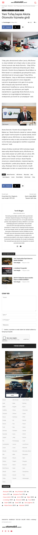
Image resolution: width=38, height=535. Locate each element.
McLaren (15, 451)
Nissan (14, 458)
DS (13, 420)
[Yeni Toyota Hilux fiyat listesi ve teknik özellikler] (7, 261)
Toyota (14, 478)
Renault (24, 464)
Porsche (5, 464)
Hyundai (5, 434)
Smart (14, 471)
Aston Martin (26, 400)
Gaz (14, 427)
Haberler (17, 10)
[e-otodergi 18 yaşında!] (7, 271)
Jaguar (4, 437)
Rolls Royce (6, 468)
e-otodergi (4, 273)
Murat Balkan (19, 177)
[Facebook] (2, 531)
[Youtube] (20, 246)
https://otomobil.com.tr (19, 213)
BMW (4, 406)
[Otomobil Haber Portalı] (19, 527)
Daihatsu (15, 417)
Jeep (32, 174)
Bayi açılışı (26, 174)
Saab (14, 468)
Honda (24, 430)
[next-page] (6, 287)
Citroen (14, 413)
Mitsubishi (25, 454)
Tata (24, 475)
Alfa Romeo (19, 174)
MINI (14, 454)
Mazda (4, 451)
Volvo (4, 481)
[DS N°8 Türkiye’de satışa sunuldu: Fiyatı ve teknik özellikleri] (7, 280)
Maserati (25, 447)
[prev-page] (3, 287)
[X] (8, 531)
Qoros (14, 464)
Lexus (4, 447)
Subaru (4, 475)
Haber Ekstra (10, 10)
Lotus (14, 447)
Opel (24, 458)
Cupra (24, 413)
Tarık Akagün (6, 22)
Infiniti (24, 434)
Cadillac (5, 410)
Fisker (24, 423)
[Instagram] (17, 246)
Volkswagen (26, 478)
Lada (24, 440)
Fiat (13, 423)
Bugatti (14, 406)
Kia (3, 440)
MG (3, 454)
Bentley (24, 403)
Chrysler (5, 413)
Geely (24, 427)
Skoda (4, 471)
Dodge (4, 420)
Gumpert (15, 430)
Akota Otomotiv (11, 174)
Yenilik (21, 10)
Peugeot (25, 461)
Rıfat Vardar (27, 177)
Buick (24, 406)
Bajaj (14, 403)
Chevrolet (25, 410)
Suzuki (14, 475)
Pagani (14, 461)
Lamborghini (6, 444)
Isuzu (14, 434)
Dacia (4, 417)
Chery (14, 410)
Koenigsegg (16, 440)
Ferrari (4, 423)
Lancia (12, 177)
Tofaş (33, 177)
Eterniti (24, 420)
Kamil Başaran (6, 177)
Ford (4, 427)
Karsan (24, 437)
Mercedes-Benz (27, 451)
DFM (24, 417)
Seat (24, 468)
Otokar (4, 461)
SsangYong (25, 471)
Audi (4, 403)
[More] (23, 27)
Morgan (5, 458)
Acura (4, 400)
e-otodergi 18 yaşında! (20, 268)
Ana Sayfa (4, 6)
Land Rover (25, 444)
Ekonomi (10, 6)
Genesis (5, 430)
